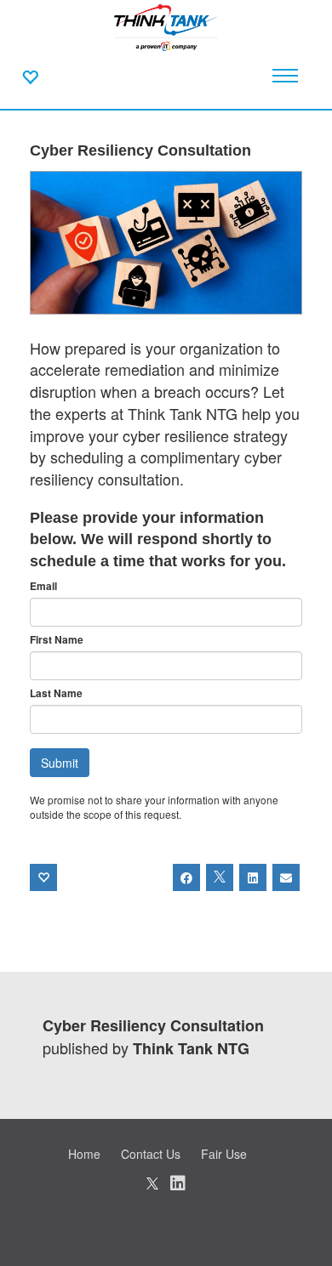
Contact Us (150, 1153)
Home (84, 1153)
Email (43, 586)
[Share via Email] (286, 877)
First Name (56, 640)
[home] (166, 25)
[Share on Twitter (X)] (220, 877)
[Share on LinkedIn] (253, 877)
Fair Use (224, 1153)
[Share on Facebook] (186, 877)
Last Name (56, 693)
